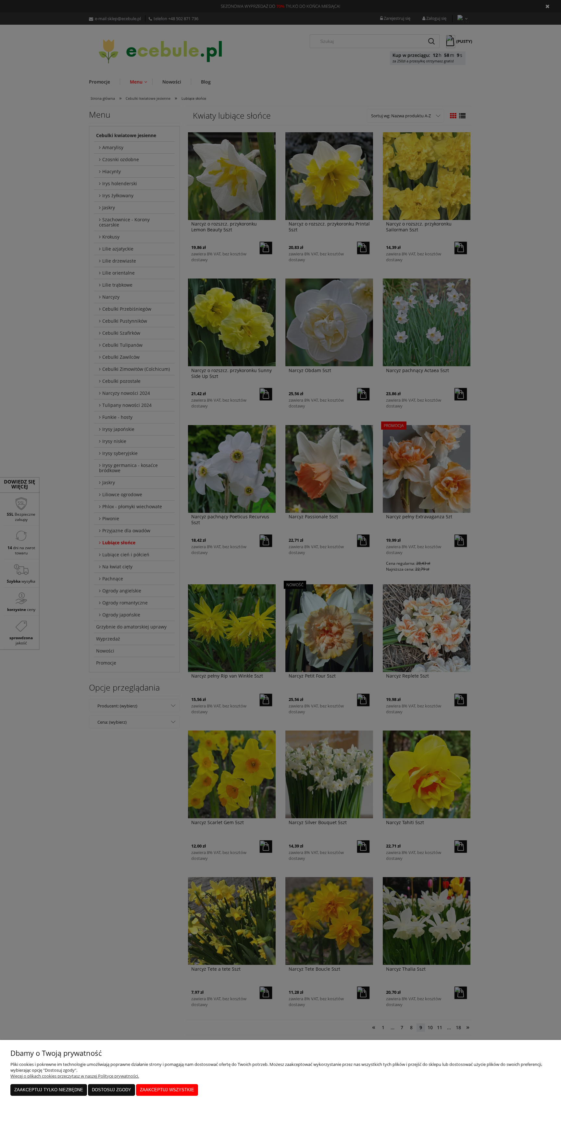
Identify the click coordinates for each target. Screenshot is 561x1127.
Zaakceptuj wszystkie (167, 1089)
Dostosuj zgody (111, 1089)
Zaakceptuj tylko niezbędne (48, 1089)
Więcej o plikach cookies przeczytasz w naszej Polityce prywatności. (74, 1076)
